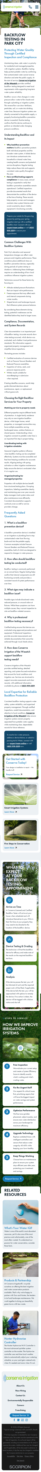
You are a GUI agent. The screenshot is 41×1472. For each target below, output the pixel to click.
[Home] (12, 7)
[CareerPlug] (22, 1420)
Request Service (13, 774)
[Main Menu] (36, 7)
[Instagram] (26, 1420)
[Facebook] (14, 1420)
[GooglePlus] (18, 1420)
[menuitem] (11, 1456)
